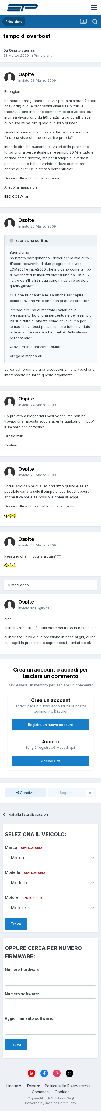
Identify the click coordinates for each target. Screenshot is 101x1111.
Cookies (62, 1091)
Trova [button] (16, 924)
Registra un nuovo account (50, 724)
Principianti (43, 55)
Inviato (37, 80)
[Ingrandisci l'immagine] (6, 515)
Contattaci (41, 1091)
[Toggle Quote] (12, 240)
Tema (31, 1086)
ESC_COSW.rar (16, 196)
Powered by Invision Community (50, 1103)
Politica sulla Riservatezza (67, 1086)
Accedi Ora (50, 761)
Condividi (27, 792)
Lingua (12, 1086)
